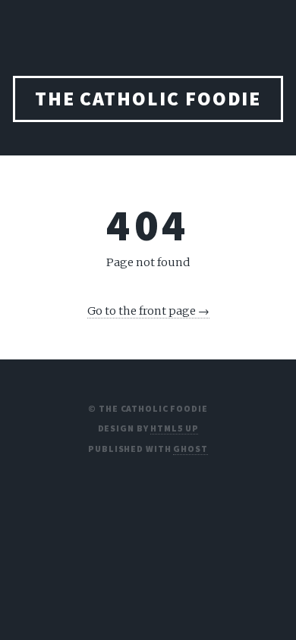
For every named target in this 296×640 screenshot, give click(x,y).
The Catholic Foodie (148, 98)
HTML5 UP (174, 428)
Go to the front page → (148, 311)
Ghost (190, 448)
